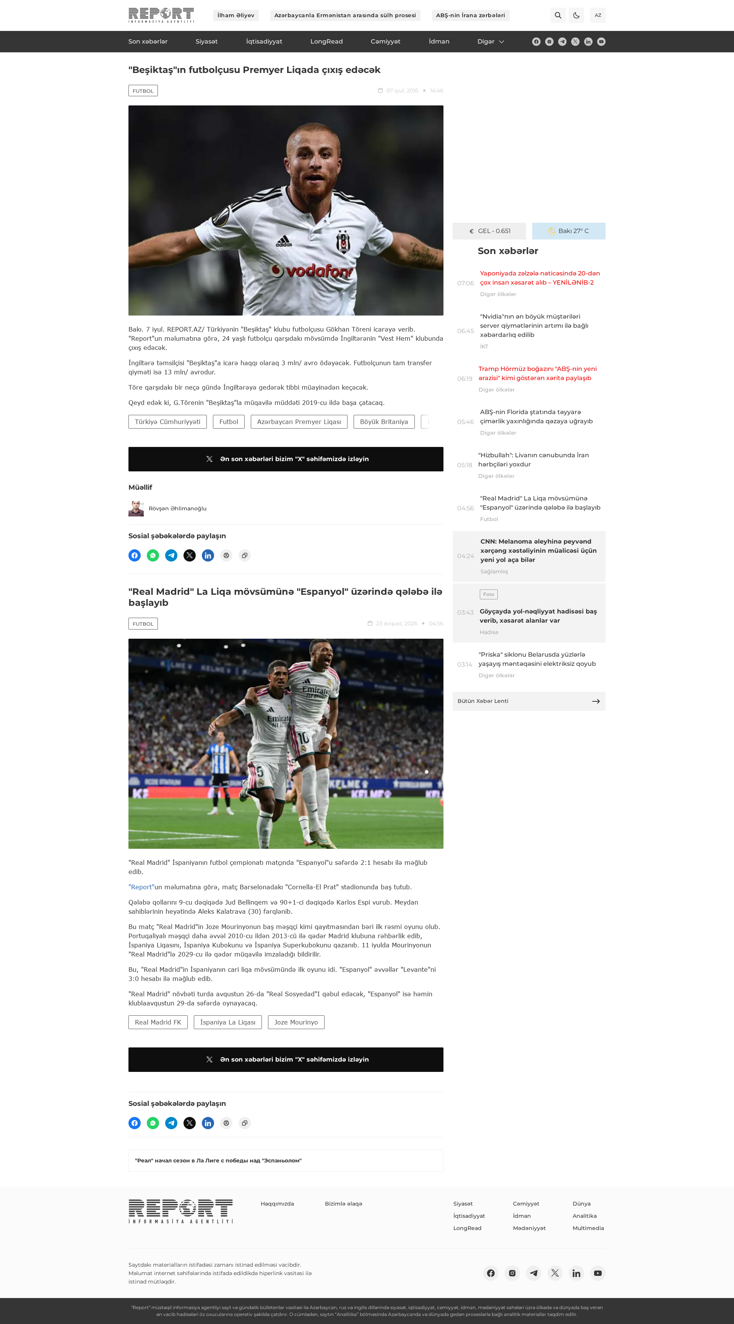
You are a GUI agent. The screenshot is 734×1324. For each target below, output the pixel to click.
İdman (522, 1215)
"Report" (141, 886)
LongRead (467, 1228)
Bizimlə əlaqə (343, 1203)
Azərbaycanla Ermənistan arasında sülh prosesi (345, 15)
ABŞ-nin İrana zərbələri (470, 15)
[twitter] (575, 41)
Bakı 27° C (574, 231)
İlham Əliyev (236, 15)
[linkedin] (588, 41)
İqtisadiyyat (469, 1215)
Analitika (585, 1215)
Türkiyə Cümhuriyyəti (167, 421)
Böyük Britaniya (384, 421)
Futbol (143, 91)
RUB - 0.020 (494, 231)
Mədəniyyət (529, 1228)
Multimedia (588, 1228)
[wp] (153, 555)
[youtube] (601, 41)
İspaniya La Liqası (227, 1022)
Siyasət (463, 1203)
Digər (486, 41)
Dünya (582, 1203)
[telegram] (562, 41)
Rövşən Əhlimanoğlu (177, 508)
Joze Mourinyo (296, 1022)
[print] (226, 555)
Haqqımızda (277, 1203)
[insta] (549, 41)
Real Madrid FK (158, 1022)
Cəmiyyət (526, 1203)
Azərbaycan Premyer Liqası (299, 421)
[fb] (536, 41)
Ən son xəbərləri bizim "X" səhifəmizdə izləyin (294, 459)
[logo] (161, 15)
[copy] (245, 555)
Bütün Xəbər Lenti (483, 701)
